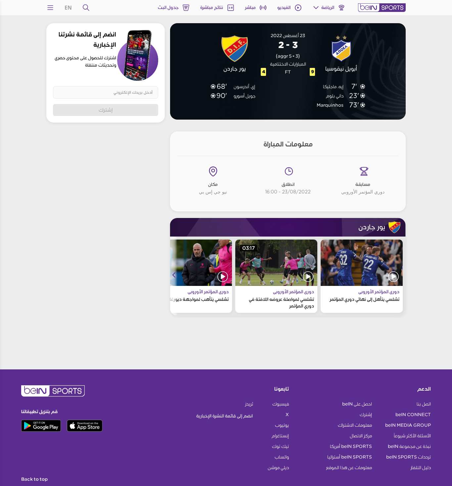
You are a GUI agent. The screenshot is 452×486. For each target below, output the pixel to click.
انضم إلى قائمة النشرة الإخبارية (224, 416)
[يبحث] (86, 8)
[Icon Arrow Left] (174, 275)
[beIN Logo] (382, 7)
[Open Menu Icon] (50, 8)
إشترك (106, 109)
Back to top (34, 479)
